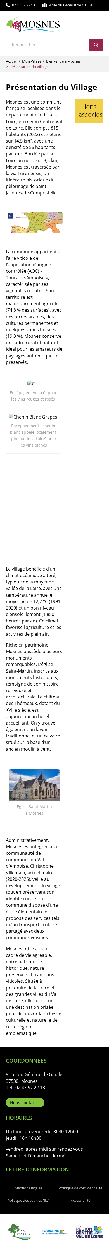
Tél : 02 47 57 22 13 (25, 1087)
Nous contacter (25, 1102)
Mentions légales (28, 1188)
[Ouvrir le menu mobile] (100, 24)
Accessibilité (80, 1200)
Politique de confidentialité (80, 1188)
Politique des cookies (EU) (28, 1200)
